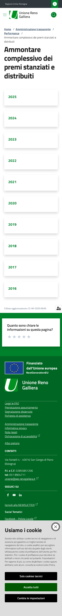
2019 (12, 224)
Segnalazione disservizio (18, 412)
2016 (12, 288)
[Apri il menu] (5, 15)
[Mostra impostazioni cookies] (58, 308)
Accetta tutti (31, 587)
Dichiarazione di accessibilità (21, 436)
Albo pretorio (12, 443)
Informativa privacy (16, 428)
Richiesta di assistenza (18, 416)
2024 (12, 118)
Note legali (11, 432)
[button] (54, 15)
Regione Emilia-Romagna (16, 3)
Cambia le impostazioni (31, 598)
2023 (12, 139)
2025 (12, 97)
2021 (12, 182)
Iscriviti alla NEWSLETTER (20, 505)
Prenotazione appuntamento (21, 407)
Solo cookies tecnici (31, 576)
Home (7, 29)
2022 (12, 161)
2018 (12, 246)
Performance (11, 33)
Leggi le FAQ (12, 403)
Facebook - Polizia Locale (19, 519)
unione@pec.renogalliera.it (20, 479)
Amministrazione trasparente (33, 29)
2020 (12, 203)
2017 (12, 267)
